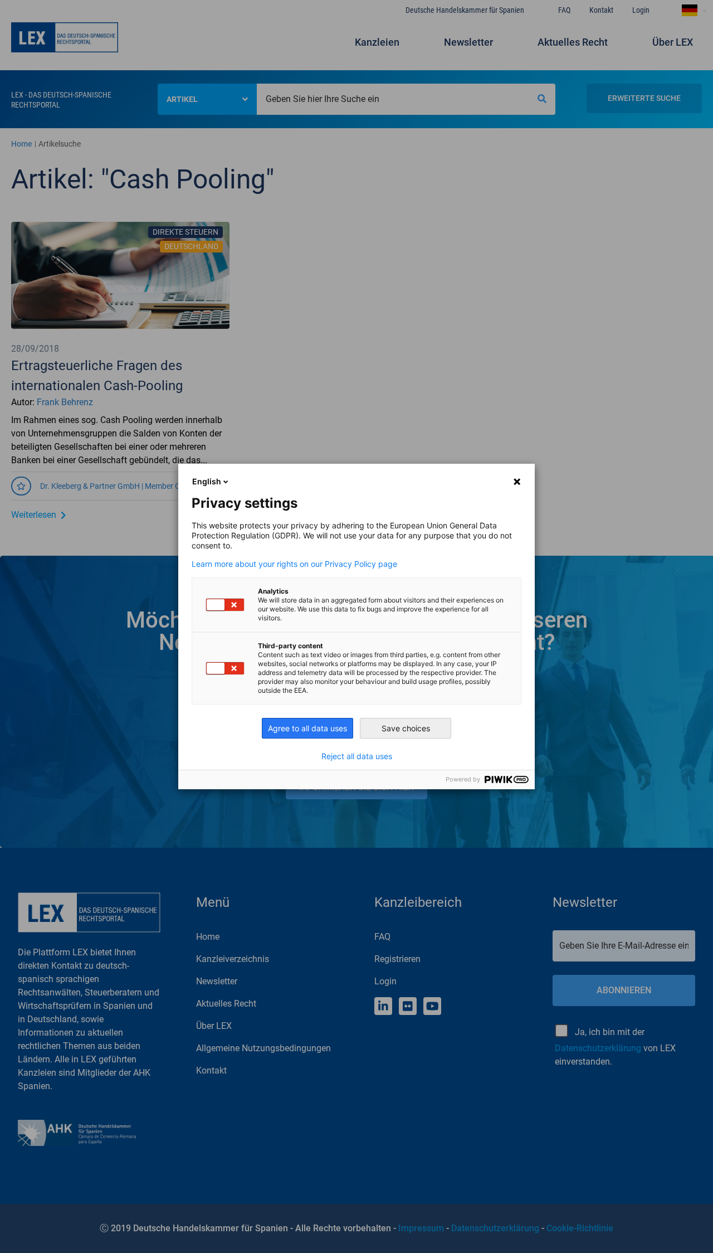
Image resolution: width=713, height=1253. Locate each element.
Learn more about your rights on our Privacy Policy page (294, 564)
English (206, 481)
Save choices (406, 728)
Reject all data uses (356, 756)
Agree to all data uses (307, 728)
